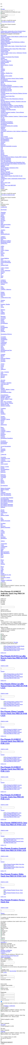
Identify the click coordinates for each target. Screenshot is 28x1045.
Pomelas (3, 388)
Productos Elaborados (6, 158)
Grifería (5, 59)
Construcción (4, 31)
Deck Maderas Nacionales (16, 163)
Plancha (2, 152)
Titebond (3, 128)
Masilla (2, 82)
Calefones (18, 131)
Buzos (2, 116)
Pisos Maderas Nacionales (7, 505)
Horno (2, 150)
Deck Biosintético (17, 162)
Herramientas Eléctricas (6, 85)
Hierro (2, 221)
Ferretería (20, 31)
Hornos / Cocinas (5, 138)
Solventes (25, 93)
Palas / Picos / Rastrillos (6, 401)
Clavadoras (3, 123)
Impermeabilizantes (5, 40)
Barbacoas (3, 144)
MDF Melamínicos (5, 553)
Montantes (3, 78)
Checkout (3, 1031)
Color (5, 182)
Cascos (6, 96)
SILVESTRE (13, 971)
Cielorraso (24, 157)
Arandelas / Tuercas (15, 112)
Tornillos (21, 78)
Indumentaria (4, 115)
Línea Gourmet (4, 136)
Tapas (2, 254)
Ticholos (3, 219)
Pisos (2, 55)
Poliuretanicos (15, 98)
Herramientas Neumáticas (7, 121)
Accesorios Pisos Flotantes (7, 162)
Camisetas (10, 116)
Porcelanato (9, 56)
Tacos (2, 423)
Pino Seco (10, 173)
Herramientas (4, 124)
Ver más (25, 36)
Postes (4, 170)
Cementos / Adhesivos (6, 61)
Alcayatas (3, 101)
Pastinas (3, 62)
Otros (6, 39)
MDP (12, 185)
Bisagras (8, 101)
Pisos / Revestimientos (6, 161)
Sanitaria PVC (4, 44)
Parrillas (11, 138)
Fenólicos (20, 178)
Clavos (2, 113)
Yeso (11, 73)
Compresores (4, 88)
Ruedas (14, 109)
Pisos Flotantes (15, 56)
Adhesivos (3, 97)
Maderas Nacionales (5, 157)
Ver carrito (3, 1024)
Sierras (2, 347)
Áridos (13, 36)
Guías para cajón (5, 384)
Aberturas (3, 142)
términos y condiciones (9, 1005)
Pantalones (3, 434)
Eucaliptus (3, 173)
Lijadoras (3, 345)
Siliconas (21, 98)
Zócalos (3, 167)
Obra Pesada (4, 35)
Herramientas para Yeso (6, 89)
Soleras (17, 78)
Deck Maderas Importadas (7, 500)
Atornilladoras (15, 86)
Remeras (3, 435)
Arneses (3, 96)
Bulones (22, 112)
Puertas (2, 143)
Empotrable (8, 146)
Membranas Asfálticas (19, 42)
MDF (20, 157)
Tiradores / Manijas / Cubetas (7, 389)
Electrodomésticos (5, 139)
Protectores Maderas (18, 93)
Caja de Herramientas (6, 125)
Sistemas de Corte (5, 404)
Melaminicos (8, 32)
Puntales (3, 226)
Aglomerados (4, 178)
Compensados (14, 178)
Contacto (8, 577)
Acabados (3, 93)
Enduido (14, 81)
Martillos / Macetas (5, 397)
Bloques (17, 36)
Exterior (3, 81)
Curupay (6, 175)
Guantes (25, 116)
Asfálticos (3, 42)
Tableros (3, 177)
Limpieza (3, 119)
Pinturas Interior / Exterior (7, 65)
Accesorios (8, 78)
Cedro (2, 175)
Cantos (9, 178)
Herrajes (3, 100)
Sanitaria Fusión (4, 51)
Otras (14, 175)
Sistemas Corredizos (5, 108)
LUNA (5, 972)
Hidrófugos (8, 42)
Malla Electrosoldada (6, 224)
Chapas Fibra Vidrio (17, 48)
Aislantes (3, 69)
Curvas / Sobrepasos (17, 52)
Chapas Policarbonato (6, 262)
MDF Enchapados (5, 551)
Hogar (24, 31)
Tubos (2, 54)
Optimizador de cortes (16, 32)
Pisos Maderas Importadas (7, 504)
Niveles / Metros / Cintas (11, 107)
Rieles (10, 109)
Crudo (8, 182)
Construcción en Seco (12, 31)
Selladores (3, 127)
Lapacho (10, 175)
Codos (9, 46)
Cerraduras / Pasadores (15, 101)
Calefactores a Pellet (5, 461)
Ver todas (16, 642)
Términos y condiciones (6, 580)
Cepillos (21, 86)
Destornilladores (5, 105)
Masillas (8, 93)
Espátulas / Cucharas (14, 105)
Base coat (3, 84)
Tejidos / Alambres (5, 38)
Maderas (3, 32)
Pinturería (3, 63)
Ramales (3, 253)
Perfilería (3, 77)
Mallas (9, 39)
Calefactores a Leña (11, 131)
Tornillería (3, 111)
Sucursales (3, 577)
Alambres (3, 39)
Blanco (2, 182)
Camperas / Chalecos (18, 116)
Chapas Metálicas (5, 48)
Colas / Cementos (5, 98)
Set (12, 125)
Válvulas (24, 52)
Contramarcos (12, 167)
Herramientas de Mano (6, 104)
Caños (6, 46)
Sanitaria (3, 58)
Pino (2, 170)
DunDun (7, 62)
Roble (17, 175)
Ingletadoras (3, 343)
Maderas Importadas (5, 174)
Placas (2, 71)
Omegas (13, 78)
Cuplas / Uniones (15, 46)
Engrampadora (9, 123)
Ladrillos (21, 36)
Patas (2, 386)
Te (1, 274)
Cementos (8, 36)
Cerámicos (3, 56)
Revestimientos (4, 79)
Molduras (3, 75)
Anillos (2, 46)
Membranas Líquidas (6, 43)
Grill (2, 147)
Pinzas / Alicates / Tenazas (7, 403)
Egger (2, 181)
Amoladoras (9, 86)
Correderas (3, 109)
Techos (2, 47)
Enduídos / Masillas (5, 73)
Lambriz (10, 75)
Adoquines (3, 36)
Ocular (10, 96)
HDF (14, 185)
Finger (24, 178)
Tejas (8, 50)
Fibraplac (3, 184)
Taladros (3, 349)
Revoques (3, 220)
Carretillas (15, 125)
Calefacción (3, 129)
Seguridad (3, 94)
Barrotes (7, 167)
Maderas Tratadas (14, 157)
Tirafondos (7, 112)
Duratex (2, 186)
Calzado (6, 116)
